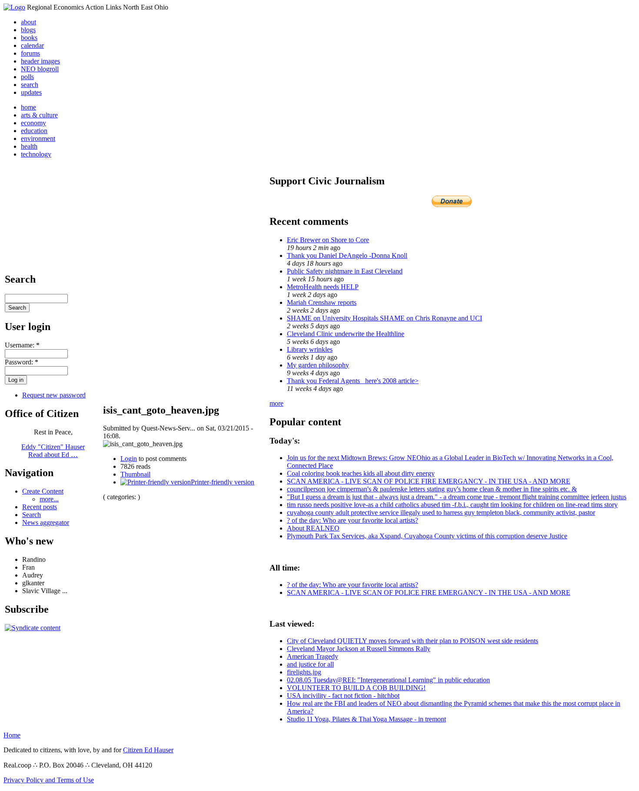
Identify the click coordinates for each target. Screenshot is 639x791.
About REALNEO (313, 528)
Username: (22, 345)
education (34, 130)
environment (38, 138)
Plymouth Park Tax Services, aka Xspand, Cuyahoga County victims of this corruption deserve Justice (427, 536)
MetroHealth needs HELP (323, 286)
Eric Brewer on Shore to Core (328, 240)
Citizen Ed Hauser (148, 750)
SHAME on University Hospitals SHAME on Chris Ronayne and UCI (384, 318)
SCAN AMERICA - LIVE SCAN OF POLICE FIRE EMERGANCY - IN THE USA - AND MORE (428, 481)
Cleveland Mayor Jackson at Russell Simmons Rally (358, 648)
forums (30, 53)
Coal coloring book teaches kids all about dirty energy (361, 473)
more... (49, 499)
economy (33, 123)
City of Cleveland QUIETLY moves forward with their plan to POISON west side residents (412, 640)
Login (128, 458)
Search (31, 514)
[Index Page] (14, 7)
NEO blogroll (40, 69)
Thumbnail (135, 474)
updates (31, 92)
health (29, 146)
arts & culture (39, 115)
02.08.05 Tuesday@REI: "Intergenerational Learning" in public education (388, 680)
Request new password (54, 395)
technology (36, 154)
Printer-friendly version (222, 482)
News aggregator (45, 522)
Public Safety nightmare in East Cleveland (345, 271)
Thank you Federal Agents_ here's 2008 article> (353, 380)
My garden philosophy (318, 365)
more (276, 403)
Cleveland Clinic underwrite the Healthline (345, 333)
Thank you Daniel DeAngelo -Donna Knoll (347, 255)
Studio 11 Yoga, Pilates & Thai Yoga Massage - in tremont (366, 719)
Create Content (42, 491)
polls (27, 76)
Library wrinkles (310, 349)
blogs (28, 29)
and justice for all (310, 664)
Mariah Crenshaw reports (321, 302)
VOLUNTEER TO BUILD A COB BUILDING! (356, 687)
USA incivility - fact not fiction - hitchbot (343, 695)
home (28, 107)
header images (40, 61)
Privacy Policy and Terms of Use (48, 780)
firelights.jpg (304, 672)
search (29, 84)
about (28, 22)
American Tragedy (312, 656)
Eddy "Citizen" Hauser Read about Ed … (53, 450)
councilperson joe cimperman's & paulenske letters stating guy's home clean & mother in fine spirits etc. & (432, 489)
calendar (32, 45)
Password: (21, 362)
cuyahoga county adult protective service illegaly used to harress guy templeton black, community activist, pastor (441, 512)
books (29, 37)
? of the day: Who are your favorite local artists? (352, 520)
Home (11, 735)
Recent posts (39, 507)
